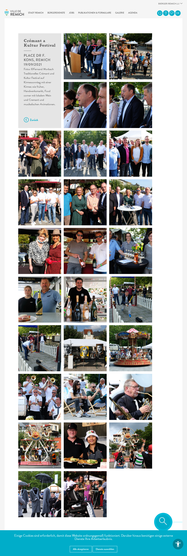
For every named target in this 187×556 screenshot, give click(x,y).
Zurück (34, 120)
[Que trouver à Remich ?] (166, 13)
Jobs (71, 12)
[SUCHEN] (163, 522)
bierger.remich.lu (169, 4)
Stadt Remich (35, 12)
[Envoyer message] (160, 13)
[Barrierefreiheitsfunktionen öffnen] (178, 544)
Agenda (132, 12)
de (178, 13)
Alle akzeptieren (81, 549)
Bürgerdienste (56, 12)
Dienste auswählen (105, 549)
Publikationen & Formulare (94, 12)
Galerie (119, 12)
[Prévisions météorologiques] (172, 13)
